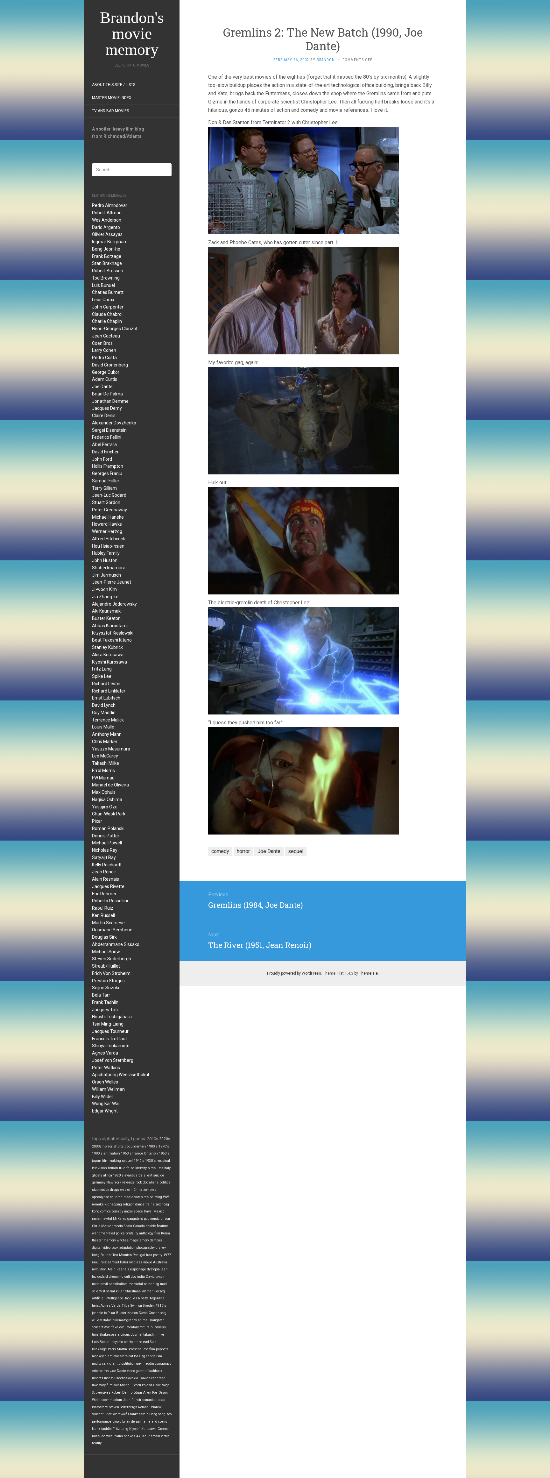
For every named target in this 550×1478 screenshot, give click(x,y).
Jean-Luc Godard (109, 495)
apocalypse (100, 1197)
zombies (149, 1190)
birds (152, 1168)
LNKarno (119, 1219)
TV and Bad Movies (110, 111)
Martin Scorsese (108, 922)
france (137, 1153)
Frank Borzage (106, 256)
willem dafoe (102, 1320)
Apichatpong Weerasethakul (120, 1074)
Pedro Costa (104, 357)
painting (156, 1197)
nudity (96, 1363)
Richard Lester (106, 683)
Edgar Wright (105, 1110)
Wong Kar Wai (105, 1103)
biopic (116, 1421)
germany (98, 1182)
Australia (160, 1262)
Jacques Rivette (108, 886)
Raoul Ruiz (102, 908)
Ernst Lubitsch (106, 697)
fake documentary (125, 1327)
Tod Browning (106, 278)
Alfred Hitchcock (108, 538)
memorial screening (144, 1284)
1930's (150, 1161)
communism (112, 1400)
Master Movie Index (111, 98)
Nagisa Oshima (107, 799)
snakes (129, 1436)
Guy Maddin (104, 712)
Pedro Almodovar (109, 205)
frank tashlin (102, 1429)
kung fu (98, 1255)
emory (144, 1240)
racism (97, 1219)
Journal (136, 1334)
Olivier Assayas (107, 234)
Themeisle (368, 973)
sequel (127, 1161)
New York (113, 1182)
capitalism (154, 1356)
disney (161, 1248)
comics (105, 1211)
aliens (154, 1182)
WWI (107, 1327)
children (116, 1197)
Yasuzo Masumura (111, 748)
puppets (162, 1349)
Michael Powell (107, 842)
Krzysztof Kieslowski (112, 633)
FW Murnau (103, 777)
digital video (101, 1248)
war (95, 1233)
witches (123, 1240)
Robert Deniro (121, 1392)
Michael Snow (106, 951)
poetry (157, 1255)
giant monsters (116, 1356)
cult (127, 1277)
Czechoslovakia (126, 1378)
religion (128, 1204)
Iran (149, 1255)
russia (128, 1197)
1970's (164, 1146)
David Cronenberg (110, 364)
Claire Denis (104, 415)
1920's (118, 1175)
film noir (113, 1385)
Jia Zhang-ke (105, 596)
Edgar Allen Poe (145, 1392)
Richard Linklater (108, 690)
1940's (139, 1161)
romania (148, 1400)
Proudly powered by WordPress (294, 973)
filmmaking (111, 1161)
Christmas (133, 1291)
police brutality (127, 1233)
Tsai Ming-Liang (107, 1024)
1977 (167, 1255)
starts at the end (136, 1342)
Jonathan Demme (110, 401)
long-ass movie (140, 1262)
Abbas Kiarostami (110, 625)
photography (145, 1248)
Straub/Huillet (106, 966)
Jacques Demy (107, 408)
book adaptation (123, 1248)
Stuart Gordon (106, 502)
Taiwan (144, 1378)
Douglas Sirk (104, 937)
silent (148, 1175)
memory (110, 1240)
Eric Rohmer (104, 893)
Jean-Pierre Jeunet (111, 582)
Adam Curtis (104, 379)
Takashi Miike (105, 763)
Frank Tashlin (105, 1002)
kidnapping (113, 1204)
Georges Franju (107, 473)
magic (134, 1240)
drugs (114, 1190)
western (126, 1190)
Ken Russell (103, 915)
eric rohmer (100, 1371)
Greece (163, 1429)
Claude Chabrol (107, 314)
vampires (141, 1197)
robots (118, 1226)
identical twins (112, 1436)
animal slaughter (151, 1320)
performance (101, 1421)
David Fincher (105, 451)
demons (156, 1240)
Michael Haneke (108, 517)
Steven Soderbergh (111, 958)
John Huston (104, 560)
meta (96, 1284)
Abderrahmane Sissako (115, 944)
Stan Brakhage (107, 263)
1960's (126, 1153)
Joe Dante (102, 386)
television (99, 1168)
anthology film (149, 1233)
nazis (128, 1211)
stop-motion (100, 1190)
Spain (128, 1226)
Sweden (149, 1306)
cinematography (125, 1320)
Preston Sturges (108, 980)
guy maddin (145, 1363)
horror (107, 1146)
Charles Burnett (107, 292)
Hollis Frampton (107, 466)
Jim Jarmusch (106, 575)
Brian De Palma (107, 393)
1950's (164, 1153)
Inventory (99, 1385)
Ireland (151, 1421)
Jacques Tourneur (110, 1031)
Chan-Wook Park (108, 813)
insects (97, 1378)
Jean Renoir (104, 871)
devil (104, 1284)
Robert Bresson (107, 270)
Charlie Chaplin (107, 321)
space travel (143, 1211)
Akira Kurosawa (107, 654)
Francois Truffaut (109, 1038)
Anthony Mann (107, 734)
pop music (151, 1219)
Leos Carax (103, 299)
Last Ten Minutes (118, 1255)
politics (164, 1182)
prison (165, 1219)
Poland (147, 1385)
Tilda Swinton (132, 1306)
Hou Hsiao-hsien (108, 546)
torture (145, 1327)
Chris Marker (104, 741)
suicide (158, 1175)
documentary (135, 1146)
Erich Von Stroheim (111, 973)
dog (133, 1277)
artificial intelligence (107, 1298)
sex (158, 1204)
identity (141, 1168)
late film (149, 1349)
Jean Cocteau (106, 335)
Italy (167, 1168)
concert (97, 1327)
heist (96, 1306)
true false (126, 1168)
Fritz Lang (102, 668)
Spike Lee (101, 676)
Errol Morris (103, 770)
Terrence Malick (108, 719)
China (137, 1190)
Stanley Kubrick (107, 647)
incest (108, 1378)
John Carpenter (107, 306)
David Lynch (104, 705)
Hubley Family (106, 553)
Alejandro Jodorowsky (114, 604)
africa (107, 1175)
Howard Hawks (107, 524)
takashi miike (153, 1334)
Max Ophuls (104, 792)
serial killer (115, 1291)
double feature (157, 1226)
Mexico (158, 1211)
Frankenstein (138, 1414)
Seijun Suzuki (105, 987)
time (95, 1334)
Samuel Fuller (105, 480)
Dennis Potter (105, 835)
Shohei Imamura (108, 567)
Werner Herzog (107, 531)
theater (97, 1240)
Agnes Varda (105, 1052)
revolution (99, 1269)
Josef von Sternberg (112, 1060)
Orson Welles (105, 1081)
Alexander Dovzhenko (114, 422)
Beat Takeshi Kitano (112, 640)
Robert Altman (107, 212)
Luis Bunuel (103, 285)
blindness (158, 1327)
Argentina (157, 1298)
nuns (96, 1436)
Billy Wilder (102, 1096)
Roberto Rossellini (110, 900)
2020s (164, 1139)
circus (125, 1334)
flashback (154, 1371)
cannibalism (118, 1284)
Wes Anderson (106, 220)
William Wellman (108, 1089)
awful (107, 1219)
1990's (97, 1153)
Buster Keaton (106, 618)
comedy (117, 1211)
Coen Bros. (103, 343)
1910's (161, 1306)
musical (163, 1161)
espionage (138, 1269)
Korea (165, 1233)
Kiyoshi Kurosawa (109, 661)
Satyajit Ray (104, 857)
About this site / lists (113, 84)
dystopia (153, 1269)
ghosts (97, 1175)
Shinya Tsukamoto (111, 1045)
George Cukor (105, 372)
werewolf (120, 1414)
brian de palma (133, 1421)
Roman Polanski (108, 828)
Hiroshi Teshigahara (112, 1016)
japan (96, 1161)
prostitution (126, 1363)
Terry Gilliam (104, 488)
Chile (157, 1385)
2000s (97, 1146)
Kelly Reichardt (107, 864)
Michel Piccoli (130, 1385)
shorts (118, 1146)
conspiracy (163, 1363)
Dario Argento (106, 227)
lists (160, 1168)
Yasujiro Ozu (104, 806)
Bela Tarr (101, 995)
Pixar (97, 821)
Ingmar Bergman (109, 241)
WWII (167, 1197)
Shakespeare (110, 1334)
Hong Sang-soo (160, 1414)
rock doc (142, 1182)
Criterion (151, 1153)
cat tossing (137, 1356)
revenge (128, 1182)
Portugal (139, 1255)
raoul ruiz (99, 1262)
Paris (112, 1349)
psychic (117, 1342)
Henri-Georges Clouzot (115, 328)
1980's (152, 1146)
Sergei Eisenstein (109, 430)
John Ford (102, 459)
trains (149, 1204)
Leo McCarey (105, 755)
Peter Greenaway (109, 509)
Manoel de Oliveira (110, 784)
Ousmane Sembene (112, 929)
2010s (152, 1138)
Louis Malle (103, 726)
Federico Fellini (106, 437)
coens (162, 1421)
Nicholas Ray (104, 850)
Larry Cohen (104, 350)
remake (98, 1204)
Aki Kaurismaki (107, 611)
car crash (158, 1378)
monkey (98, 1356)
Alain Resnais (105, 879)
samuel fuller (118, 1262)
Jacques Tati (105, 1009)
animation (111, 1153)
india (141, 1277)
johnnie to (99, 1313)
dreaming (116, 1277)
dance (140, 1204)
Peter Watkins (106, 1067)
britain (113, 1168)
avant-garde (133, 1175)
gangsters (135, 1219)
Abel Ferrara (104, 444)
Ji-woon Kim (104, 589)
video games (136, 1371)
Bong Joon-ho (106, 249)
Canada (139, 1226)
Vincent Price (102, 1414)
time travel (107, 1233)
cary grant (109, 1363)
